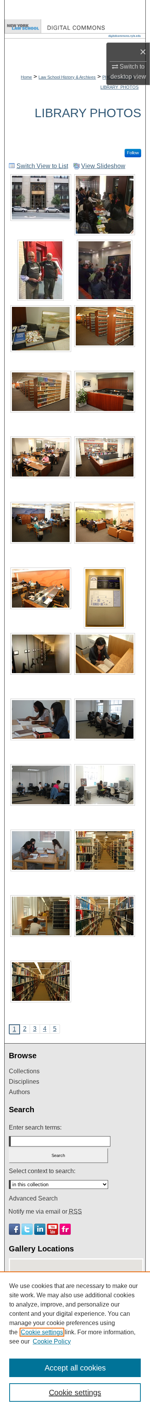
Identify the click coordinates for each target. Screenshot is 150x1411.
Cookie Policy (52, 1341)
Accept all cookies (75, 1368)
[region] (75, 1341)
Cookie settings (42, 1332)
